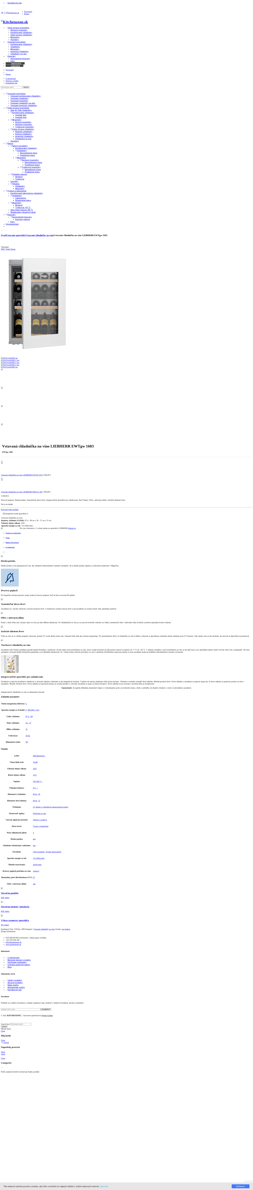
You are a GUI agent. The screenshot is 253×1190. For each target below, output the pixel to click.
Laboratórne (20, 198)
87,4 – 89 (29, 716)
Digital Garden (47, 1015)
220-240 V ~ (38, 781)
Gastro (10, 143)
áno (34, 839)
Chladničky (22, 150)
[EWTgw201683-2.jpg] (10, 363)
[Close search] (2, 89)
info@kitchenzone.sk (13, 942)
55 (26, 729)
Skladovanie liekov (23, 200)
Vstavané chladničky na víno (22, 103)
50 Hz (28, 736)
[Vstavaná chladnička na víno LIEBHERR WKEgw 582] (2, 477)
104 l (35, 769)
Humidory (14, 141)
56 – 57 (28, 723)
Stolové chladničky (23, 134)
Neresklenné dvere (33, 169)
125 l (35, 775)
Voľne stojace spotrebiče (18, 108)
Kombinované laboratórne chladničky (26, 193)
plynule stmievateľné (53, 852)
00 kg (35, 794)
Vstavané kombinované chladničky (25, 96)
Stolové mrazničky (23, 122)
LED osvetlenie (39, 852)
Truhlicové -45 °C (22, 207)
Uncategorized (12, 224)
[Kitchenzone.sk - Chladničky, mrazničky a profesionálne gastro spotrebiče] (12, 13)
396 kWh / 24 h (33, 710)
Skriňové (19, 177)
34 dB (35, 762)
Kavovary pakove (22, 219)
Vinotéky (14, 181)
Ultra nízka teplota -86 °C (21, 210)
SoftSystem (37, 865)
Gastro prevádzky (20, 146)
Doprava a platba (12, 81)
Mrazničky (16, 120)
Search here (5, 1024)
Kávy (12, 222)
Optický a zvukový (40, 820)
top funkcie (66, 929)
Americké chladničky (24, 136)
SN (27, 742)
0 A (34, 788)
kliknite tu (72, 528)
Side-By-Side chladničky (21, 110)
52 (39, 801)
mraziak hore (20, 117)
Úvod (3, 235)
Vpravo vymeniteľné (40, 826)
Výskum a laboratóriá (17, 191)
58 (39, 794)
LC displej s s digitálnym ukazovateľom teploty (50, 807)
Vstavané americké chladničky (23, 105)
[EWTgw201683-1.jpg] (10, 360)
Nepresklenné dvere (28, 153)
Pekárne (16, 184)
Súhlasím (240, 1186)
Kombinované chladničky (23, 113)
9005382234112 (39, 756)
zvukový (36, 871)
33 (34, 877)
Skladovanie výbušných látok (23, 212)
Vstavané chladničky (19, 98)
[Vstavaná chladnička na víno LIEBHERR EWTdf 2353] (2, 460)
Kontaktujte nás (11, 83)
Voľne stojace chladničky (23, 129)
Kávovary (12, 215)
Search (26, 87)
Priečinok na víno (39, 813)
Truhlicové (19, 179)
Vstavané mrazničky (19, 101)
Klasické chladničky (23, 131)
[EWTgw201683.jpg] (36, 356)
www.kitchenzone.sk (13, 944)
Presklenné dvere (27, 155)
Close (3, 1031)
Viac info (104, 1186)
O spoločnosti (11, 78)
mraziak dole (20, 115)
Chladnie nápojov (19, 174)
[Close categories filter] (2, 231)
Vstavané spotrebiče (17, 94)
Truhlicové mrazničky (24, 127)
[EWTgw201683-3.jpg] (10, 365)
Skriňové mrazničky (23, 124)
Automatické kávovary (22, 217)
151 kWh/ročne (38, 858)
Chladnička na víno (23, 139)
